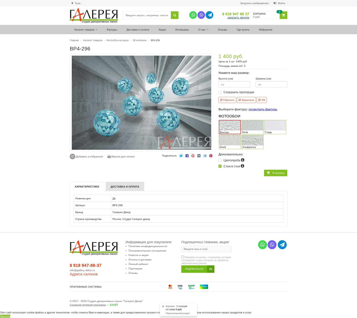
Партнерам (135, 268)
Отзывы (222, 29)
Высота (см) (225, 78)
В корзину (278, 172)
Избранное (265, 29)
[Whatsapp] (193, 15)
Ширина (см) (263, 78)
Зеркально (247, 99)
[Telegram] (209, 15)
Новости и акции (138, 255)
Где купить (243, 29)
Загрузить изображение (254, 3)
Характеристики (87, 186)
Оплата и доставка (139, 259)
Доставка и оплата (138, 29)
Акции (162, 29)
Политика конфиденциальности (147, 246)
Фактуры (112, 29)
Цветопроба (232, 160)
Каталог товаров (84, 29)
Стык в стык (232, 166)
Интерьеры (182, 29)
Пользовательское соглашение (147, 250)
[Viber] (201, 15)
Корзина (170, 306)
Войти (281, 3)
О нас (201, 29)
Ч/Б (262, 99)
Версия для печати (123, 156)
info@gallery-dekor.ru (82, 270)
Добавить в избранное (89, 156)
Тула (77, 3)
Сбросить (228, 99)
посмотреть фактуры (263, 109)
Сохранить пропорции (238, 92)
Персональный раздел (178, 313)
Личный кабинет (138, 264)
